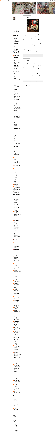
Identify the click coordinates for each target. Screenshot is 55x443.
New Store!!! (15, 140)
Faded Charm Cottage (17, 128)
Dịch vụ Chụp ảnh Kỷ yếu (17, 171)
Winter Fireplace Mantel (17, 205)
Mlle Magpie (15, 371)
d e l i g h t (15, 408)
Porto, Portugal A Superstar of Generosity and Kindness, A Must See (17, 59)
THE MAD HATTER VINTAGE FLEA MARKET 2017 (16, 159)
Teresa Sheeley (16, 410)
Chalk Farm (15, 89)
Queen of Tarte (16, 334)
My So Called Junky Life (17, 224)
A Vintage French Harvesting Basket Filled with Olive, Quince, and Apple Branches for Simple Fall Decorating (17, 117)
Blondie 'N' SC (16, 409)
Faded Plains (15, 395)
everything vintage (16, 384)
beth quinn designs (16, 345)
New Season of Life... (16, 199)
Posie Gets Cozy (16, 65)
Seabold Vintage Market (17, 263)
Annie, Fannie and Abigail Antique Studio (17, 301)
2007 (14, 424)
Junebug (15, 157)
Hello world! (15, 75)
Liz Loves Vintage (16, 168)
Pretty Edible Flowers (16, 93)
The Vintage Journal (16, 331)
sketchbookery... (16, 202)
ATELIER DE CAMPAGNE (16, 339)
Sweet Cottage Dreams (17, 194)
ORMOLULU (16, 256)
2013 (14, 416)
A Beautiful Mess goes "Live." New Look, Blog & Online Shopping (17, 354)
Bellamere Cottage (16, 249)
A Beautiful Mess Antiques (16, 352)
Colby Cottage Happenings (16, 327)
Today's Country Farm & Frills (17, 153)
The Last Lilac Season (16, 192)
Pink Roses (15, 201)
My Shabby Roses (16, 176)
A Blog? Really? (26, 60)
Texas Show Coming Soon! (17, 187)
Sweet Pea (15, 324)
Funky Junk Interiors (17, 35)
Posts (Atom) (28, 85)
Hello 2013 (15, 335)
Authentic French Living (17, 121)
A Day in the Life (16, 307)
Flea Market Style (16, 220)
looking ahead (15, 82)
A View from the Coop (17, 242)
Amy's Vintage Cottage (17, 364)
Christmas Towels (16, 225)
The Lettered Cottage (17, 51)
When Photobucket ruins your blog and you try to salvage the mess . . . (17, 112)
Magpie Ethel (16, 95)
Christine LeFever (16, 55)
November (16, 426)
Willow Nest (15, 400)
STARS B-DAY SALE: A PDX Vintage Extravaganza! (17, 125)
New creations (15, 174)
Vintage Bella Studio (16, 368)
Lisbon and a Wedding (17, 281)
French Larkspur (16, 137)
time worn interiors (16, 186)
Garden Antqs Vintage (17, 165)
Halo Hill (15, 391)
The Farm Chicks (16, 99)
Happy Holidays (16, 340)
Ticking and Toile (16, 321)
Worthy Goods (16, 211)
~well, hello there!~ (16, 322)
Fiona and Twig (16, 146)
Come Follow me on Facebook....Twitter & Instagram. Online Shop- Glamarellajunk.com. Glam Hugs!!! (17, 286)
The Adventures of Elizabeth (16, 198)
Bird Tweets (15, 374)
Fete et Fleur (15, 110)
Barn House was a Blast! (17, 350)
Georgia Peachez (16, 404)
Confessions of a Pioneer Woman (17, 78)
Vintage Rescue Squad (17, 106)
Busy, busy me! (26, 17)
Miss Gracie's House (16, 337)
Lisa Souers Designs (16, 293)
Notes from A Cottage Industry (17, 377)
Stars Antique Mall (16, 30)
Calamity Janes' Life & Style (17, 207)
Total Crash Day (16, 343)
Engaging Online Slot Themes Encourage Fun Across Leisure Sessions (17, 45)
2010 (14, 420)
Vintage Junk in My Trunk (16, 85)
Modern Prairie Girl (16, 43)
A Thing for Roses (19, 4)
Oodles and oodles (16, 213)
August (16, 430)
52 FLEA (15, 191)
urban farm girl (16, 270)
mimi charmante (16, 405)
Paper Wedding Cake (16, 332)
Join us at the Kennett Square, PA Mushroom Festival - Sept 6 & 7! (16, 246)
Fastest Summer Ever (16, 66)
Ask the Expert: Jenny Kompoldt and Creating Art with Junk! (17, 222)
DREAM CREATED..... (17, 319)
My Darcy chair (16, 369)
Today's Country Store (17, 357)
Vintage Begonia (16, 131)
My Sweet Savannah (16, 71)
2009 (14, 421)
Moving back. (15, 378)
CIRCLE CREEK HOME (16, 260)
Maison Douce (16, 280)
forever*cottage (16, 142)
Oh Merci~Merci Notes (17, 189)
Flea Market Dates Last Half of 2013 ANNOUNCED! (17, 312)
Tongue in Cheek (16, 57)
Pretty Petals (15, 253)
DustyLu (15, 399)
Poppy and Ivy (16, 274)
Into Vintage (15, 239)
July (15, 431)
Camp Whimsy (16, 413)
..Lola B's (15, 217)
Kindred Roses (16, 349)
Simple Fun (15, 308)
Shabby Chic (15, 318)
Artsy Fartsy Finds (16, 380)
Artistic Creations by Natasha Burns (17, 296)
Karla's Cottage (16, 61)
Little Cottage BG (16, 235)
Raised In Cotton (16, 204)
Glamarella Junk (16, 283)
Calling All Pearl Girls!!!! (17, 325)
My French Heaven (16, 278)
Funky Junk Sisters (16, 161)
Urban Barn (15, 310)
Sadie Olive (15, 68)
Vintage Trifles (16, 184)
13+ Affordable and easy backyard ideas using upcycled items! (17, 37)
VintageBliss (15, 139)
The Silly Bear (16, 289)
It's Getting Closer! (16, 150)
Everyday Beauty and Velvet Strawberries (17, 228)
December (16, 425)
